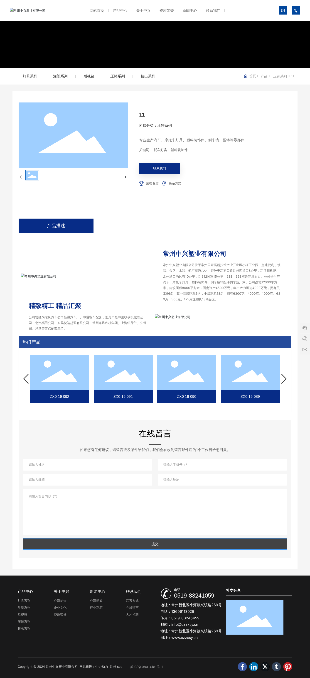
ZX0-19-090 (186, 397)
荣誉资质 (152, 183)
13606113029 (182, 611)
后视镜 (89, 76)
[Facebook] (242, 666)
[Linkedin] (253, 666)
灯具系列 (30, 76)
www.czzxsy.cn (184, 637)
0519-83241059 (194, 595)
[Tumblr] (276, 666)
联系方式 (175, 183)
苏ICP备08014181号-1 (146, 667)
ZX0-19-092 (59, 397)
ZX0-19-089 (250, 397)
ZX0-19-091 (123, 397)
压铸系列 (117, 76)
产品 (264, 76)
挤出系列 (148, 76)
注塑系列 (60, 76)
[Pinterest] (287, 666)
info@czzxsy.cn (184, 624)
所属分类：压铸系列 (155, 125)
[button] (26, 379)
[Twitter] (265, 666)
